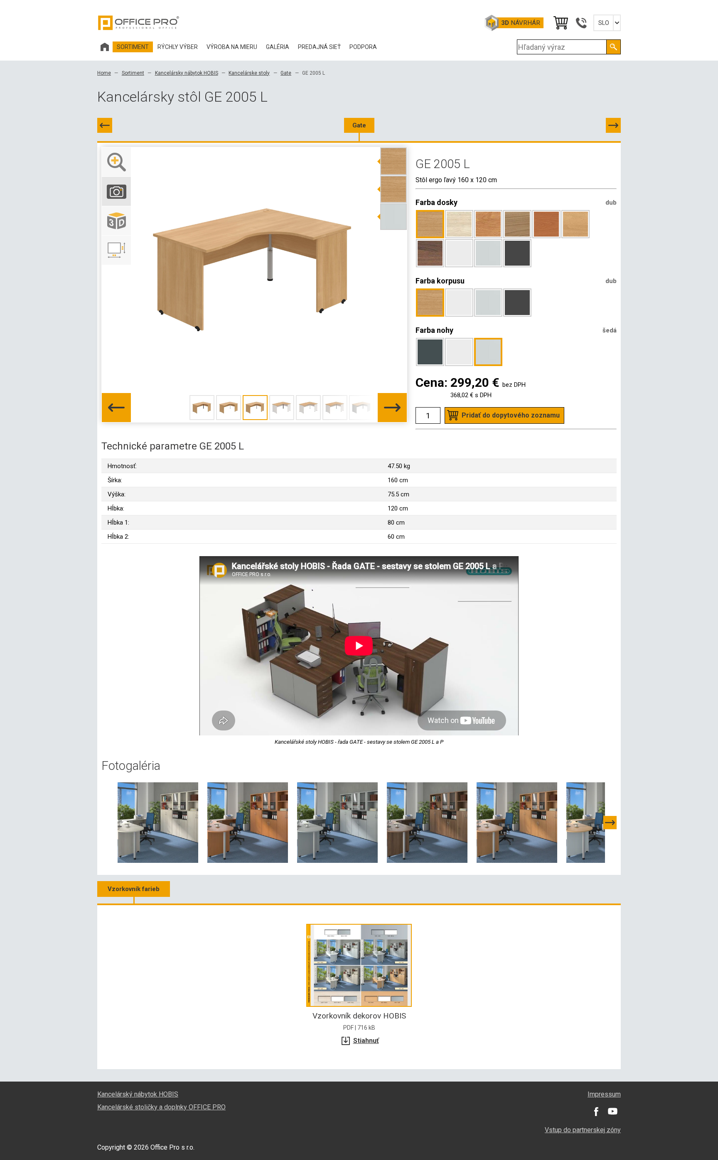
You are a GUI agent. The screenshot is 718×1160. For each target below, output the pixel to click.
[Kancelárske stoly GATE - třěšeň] (248, 822)
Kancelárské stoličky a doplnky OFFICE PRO (161, 1107)
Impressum (604, 1094)
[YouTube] (612, 1111)
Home (104, 73)
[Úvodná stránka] (104, 47)
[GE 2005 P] (613, 125)
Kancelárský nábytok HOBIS (137, 1094)
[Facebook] (596, 1111)
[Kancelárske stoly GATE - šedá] (337, 822)
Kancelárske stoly (249, 73)
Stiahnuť (366, 1041)
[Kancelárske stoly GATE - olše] (517, 822)
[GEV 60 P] (104, 125)
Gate (285, 73)
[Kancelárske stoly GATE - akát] (158, 822)
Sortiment (133, 73)
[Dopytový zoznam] (560, 23)
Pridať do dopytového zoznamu (511, 415)
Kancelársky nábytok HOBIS (186, 73)
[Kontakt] (581, 23)
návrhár (520, 23)
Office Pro (138, 23)
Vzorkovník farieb (134, 889)
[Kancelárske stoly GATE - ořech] (427, 822)
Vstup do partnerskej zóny (583, 1130)
